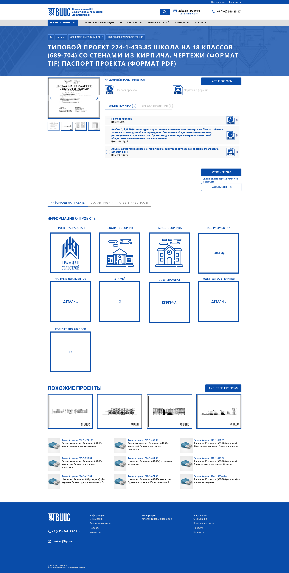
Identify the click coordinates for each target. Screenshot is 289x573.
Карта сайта (234, 2)
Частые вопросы (221, 81)
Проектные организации (99, 23)
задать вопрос (221, 187)
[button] (97, 98)
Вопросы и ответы (100, 523)
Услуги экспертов (131, 23)
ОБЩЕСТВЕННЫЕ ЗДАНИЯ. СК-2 (86, 37)
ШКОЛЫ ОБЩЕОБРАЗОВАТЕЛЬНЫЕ (125, 37)
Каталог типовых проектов (156, 518)
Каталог (61, 37)
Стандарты (182, 23)
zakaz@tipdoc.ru (189, 10)
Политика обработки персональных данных (66, 567)
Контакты (200, 23)
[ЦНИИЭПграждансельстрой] (70, 252)
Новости (94, 528)
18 (70, 352)
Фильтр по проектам (223, 388)
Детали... (70, 301)
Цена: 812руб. (121, 120)
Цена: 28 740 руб (165, 151)
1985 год (218, 253)
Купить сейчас (221, 172)
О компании (96, 518)
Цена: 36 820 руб (167, 135)
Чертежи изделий (158, 23)
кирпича (169, 302)
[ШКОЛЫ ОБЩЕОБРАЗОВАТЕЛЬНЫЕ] (169, 252)
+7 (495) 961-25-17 (229, 11)
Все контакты (218, 2)
